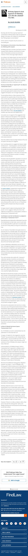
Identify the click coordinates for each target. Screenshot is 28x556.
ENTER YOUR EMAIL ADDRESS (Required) (10, 512)
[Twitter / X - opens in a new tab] (11, 523)
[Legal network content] (25, 545)
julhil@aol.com (11, 27)
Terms (2, 552)
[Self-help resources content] (25, 536)
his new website (18, 110)
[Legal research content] (25, 540)
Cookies (19, 552)
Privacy (7, 552)
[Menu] (2, 2)
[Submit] (25, 515)
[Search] (25, 2)
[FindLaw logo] (7, 2)
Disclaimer (13, 552)
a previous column (16, 297)
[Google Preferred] (25, 523)
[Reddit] (20, 523)
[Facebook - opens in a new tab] (2, 523)
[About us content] (25, 528)
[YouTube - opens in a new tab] (7, 523)
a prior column (6, 188)
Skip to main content (14, 1)
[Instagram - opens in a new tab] (16, 523)
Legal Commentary (16, 6)
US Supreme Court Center (6, 6)
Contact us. (6, 505)
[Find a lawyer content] (25, 532)
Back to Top (14, 489)
